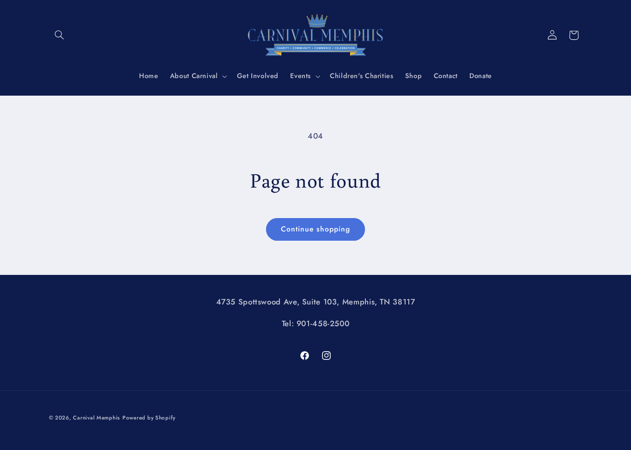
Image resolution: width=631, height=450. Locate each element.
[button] (59, 35)
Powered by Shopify (149, 417)
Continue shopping (316, 229)
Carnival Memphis (96, 417)
